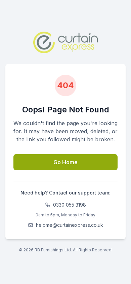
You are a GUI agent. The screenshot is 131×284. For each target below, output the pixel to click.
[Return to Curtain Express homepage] (65, 42)
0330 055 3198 (69, 205)
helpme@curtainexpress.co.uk (69, 225)
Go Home (65, 162)
